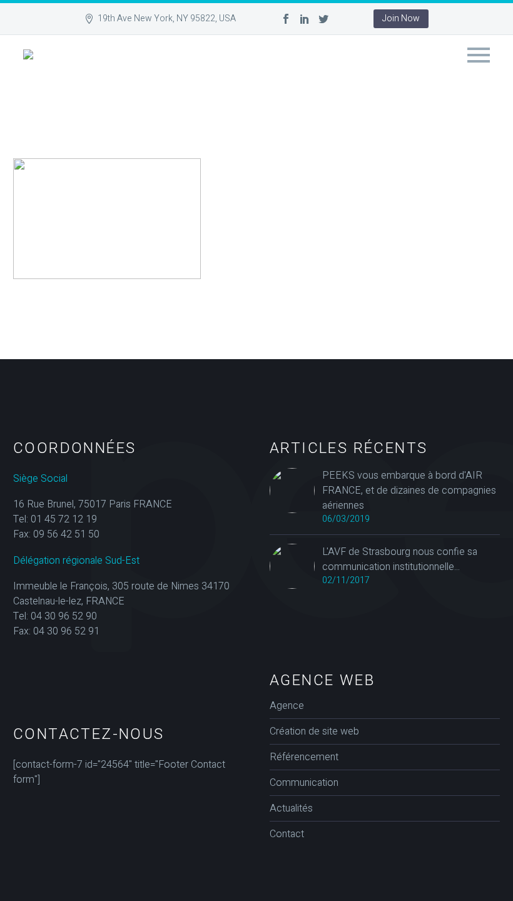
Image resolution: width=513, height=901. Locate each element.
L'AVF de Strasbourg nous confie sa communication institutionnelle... (399, 559)
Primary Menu (478, 55)
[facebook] (286, 19)
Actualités (291, 808)
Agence (287, 705)
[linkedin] (304, 19)
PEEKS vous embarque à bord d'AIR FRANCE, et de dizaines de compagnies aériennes (409, 490)
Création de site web (314, 731)
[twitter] (323, 19)
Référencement (304, 757)
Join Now (401, 18)
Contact (287, 834)
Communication (304, 782)
